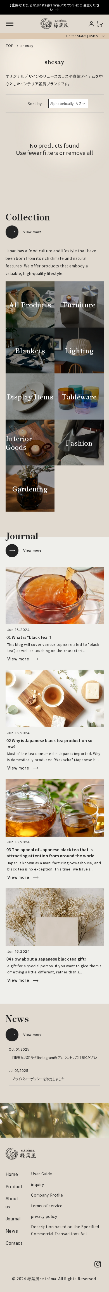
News (12, 1231)
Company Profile (47, 1195)
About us (12, 1202)
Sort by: (35, 103)
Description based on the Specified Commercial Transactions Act (65, 1230)
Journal (13, 1219)
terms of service (47, 1205)
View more (32, 232)
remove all (79, 152)
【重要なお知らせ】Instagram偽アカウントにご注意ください (54, 1057)
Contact (14, 1243)
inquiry (37, 1184)
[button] (10, 24)
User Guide (41, 1173)
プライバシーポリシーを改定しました (38, 1078)
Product (14, 1186)
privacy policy (44, 1216)
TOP (10, 46)
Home (12, 1174)
